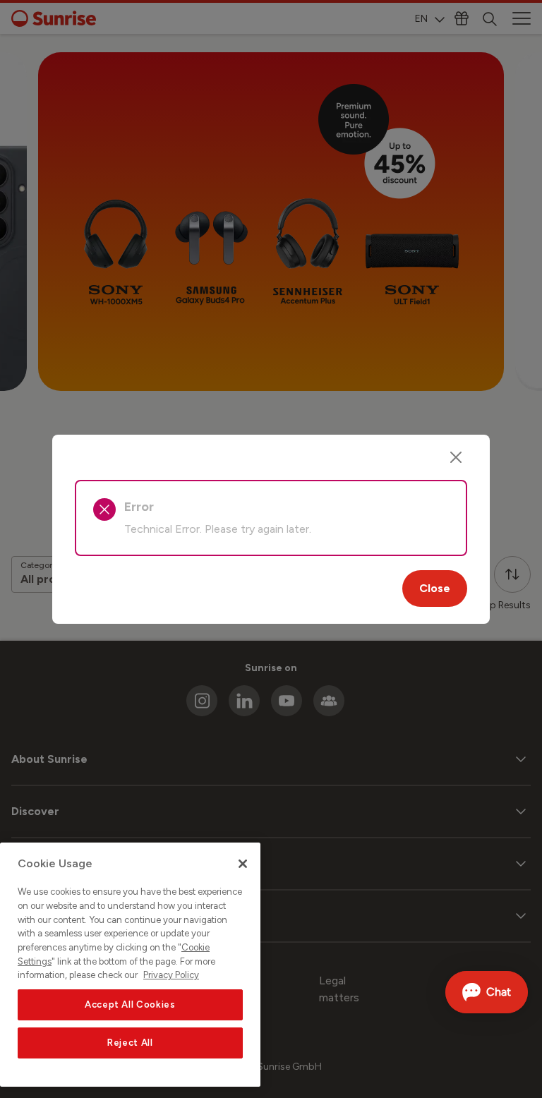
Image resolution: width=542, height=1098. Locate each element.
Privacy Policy (171, 975)
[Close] (456, 457)
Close (434, 588)
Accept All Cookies (130, 1004)
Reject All (130, 1042)
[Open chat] (486, 992)
